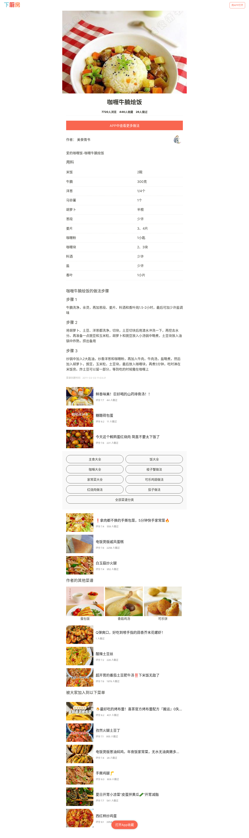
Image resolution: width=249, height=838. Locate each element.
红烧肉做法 (95, 490)
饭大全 (154, 459)
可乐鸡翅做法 (154, 479)
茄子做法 (154, 490)
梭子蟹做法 (154, 469)
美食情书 (83, 140)
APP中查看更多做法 (124, 126)
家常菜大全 (95, 479)
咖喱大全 (95, 469)
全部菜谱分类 (124, 500)
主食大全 (95, 459)
